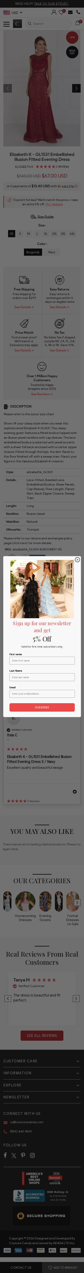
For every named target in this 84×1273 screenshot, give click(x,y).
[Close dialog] (77, 559)
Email (12, 687)
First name (15, 654)
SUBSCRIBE (42, 707)
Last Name (15, 670)
